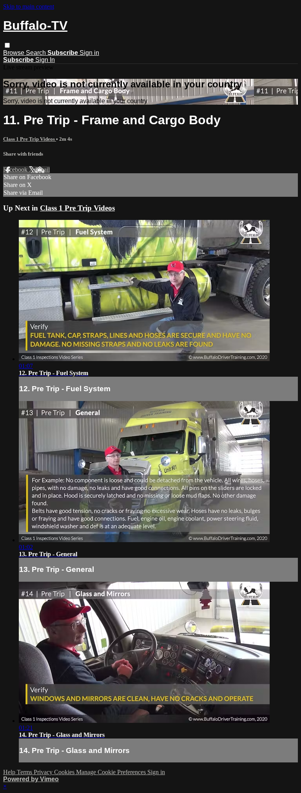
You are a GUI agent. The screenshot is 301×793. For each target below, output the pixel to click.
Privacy (44, 772)
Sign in (89, 52)
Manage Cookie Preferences (111, 772)
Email (42, 169)
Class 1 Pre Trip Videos (29, 139)
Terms (25, 772)
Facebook (16, 169)
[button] (7, 45)
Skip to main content (28, 6)
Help (10, 772)
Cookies (65, 772)
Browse (14, 52)
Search (36, 52)
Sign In (45, 59)
